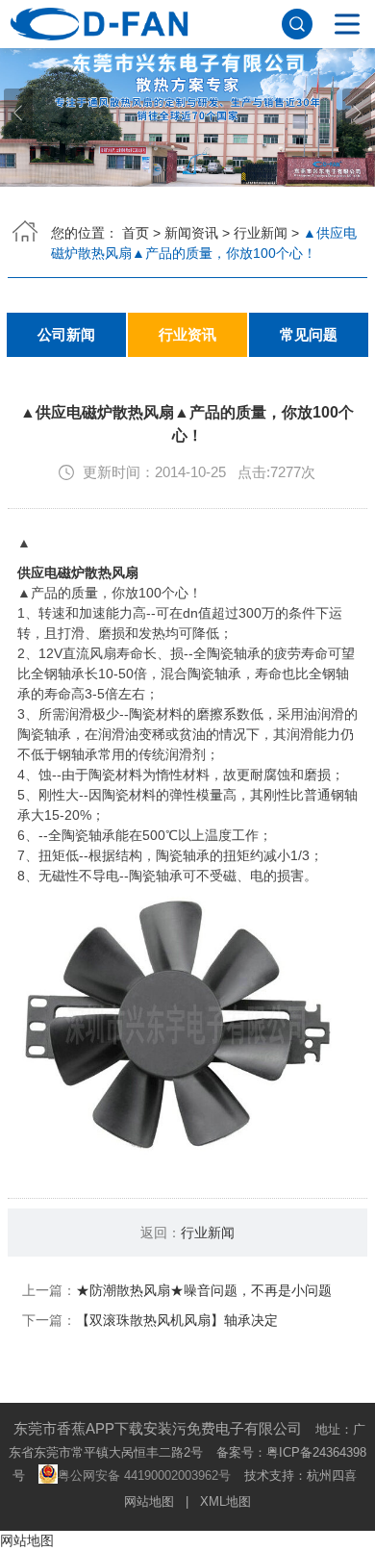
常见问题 (309, 335)
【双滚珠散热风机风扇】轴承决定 (177, 1320)
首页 (135, 233)
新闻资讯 (191, 233)
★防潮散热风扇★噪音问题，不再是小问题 (204, 1290)
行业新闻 (261, 233)
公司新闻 (66, 335)
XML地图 (225, 1501)
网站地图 (149, 1501)
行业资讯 (187, 335)
